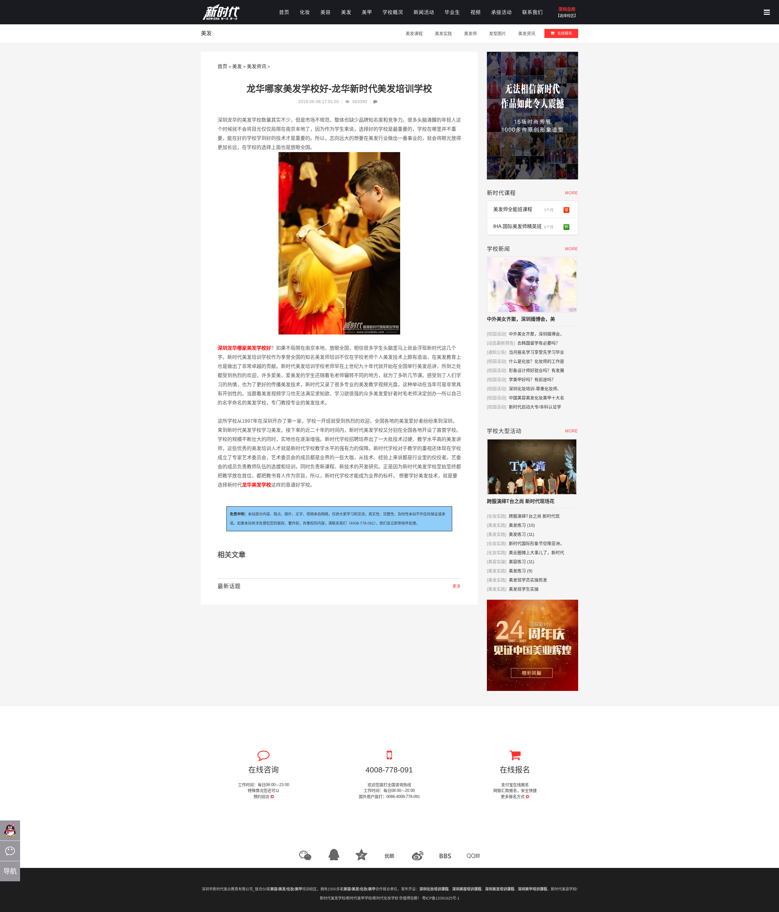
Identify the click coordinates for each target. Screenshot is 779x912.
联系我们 (532, 12)
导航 (10, 871)
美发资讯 (526, 33)
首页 (284, 12)
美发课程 (414, 33)
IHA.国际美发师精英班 (523, 226)
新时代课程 (501, 193)
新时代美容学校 (563, 889)
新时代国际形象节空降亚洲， (536, 543)
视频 (475, 12)
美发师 (470, 33)
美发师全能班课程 (523, 209)
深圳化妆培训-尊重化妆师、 (535, 388)
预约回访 (262, 796)
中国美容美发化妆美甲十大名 (536, 397)
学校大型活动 (504, 431)
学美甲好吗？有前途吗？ (532, 379)
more (571, 193)
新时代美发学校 (332, 898)
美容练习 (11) (521, 561)
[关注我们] (10, 851)
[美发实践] (496, 525)
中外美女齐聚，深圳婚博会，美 (521, 319)
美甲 (367, 12)
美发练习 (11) (521, 534)
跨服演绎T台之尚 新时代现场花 (520, 501)
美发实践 (443, 33)
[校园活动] (496, 333)
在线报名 (564, 33)
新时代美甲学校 (359, 898)
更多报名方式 (513, 796)
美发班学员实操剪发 (533, 579)
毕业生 (452, 12)
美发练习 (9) (521, 570)
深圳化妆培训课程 (434, 889)
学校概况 (393, 12)
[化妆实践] (496, 516)
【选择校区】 (567, 16)
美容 (325, 12)
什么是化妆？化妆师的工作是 (536, 361)
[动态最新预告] (501, 343)
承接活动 (501, 12)
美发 (346, 12)
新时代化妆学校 (385, 898)
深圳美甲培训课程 (532, 889)
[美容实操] (496, 561)
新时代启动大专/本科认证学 (535, 406)
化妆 (305, 12)
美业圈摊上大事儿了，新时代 (536, 552)
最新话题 (229, 586)
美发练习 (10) (522, 525)
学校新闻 (498, 249)
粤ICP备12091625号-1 (440, 898)
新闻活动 (424, 12)
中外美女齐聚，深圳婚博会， (536, 333)
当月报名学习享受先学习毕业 (536, 352)
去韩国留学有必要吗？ (538, 343)
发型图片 (497, 33)
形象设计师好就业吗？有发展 (536, 370)
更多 (456, 586)
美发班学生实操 (524, 589)
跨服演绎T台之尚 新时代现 (534, 516)
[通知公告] (496, 352)
